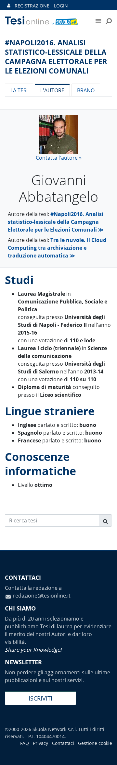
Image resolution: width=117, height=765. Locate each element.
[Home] (45, 21)
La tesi (19, 90)
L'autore (52, 90)
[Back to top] (105, 754)
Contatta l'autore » (59, 157)
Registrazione (32, 6)
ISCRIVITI (40, 698)
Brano (86, 90)
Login (61, 6)
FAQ (24, 743)
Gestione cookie (95, 743)
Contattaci (63, 743)
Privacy (40, 743)
